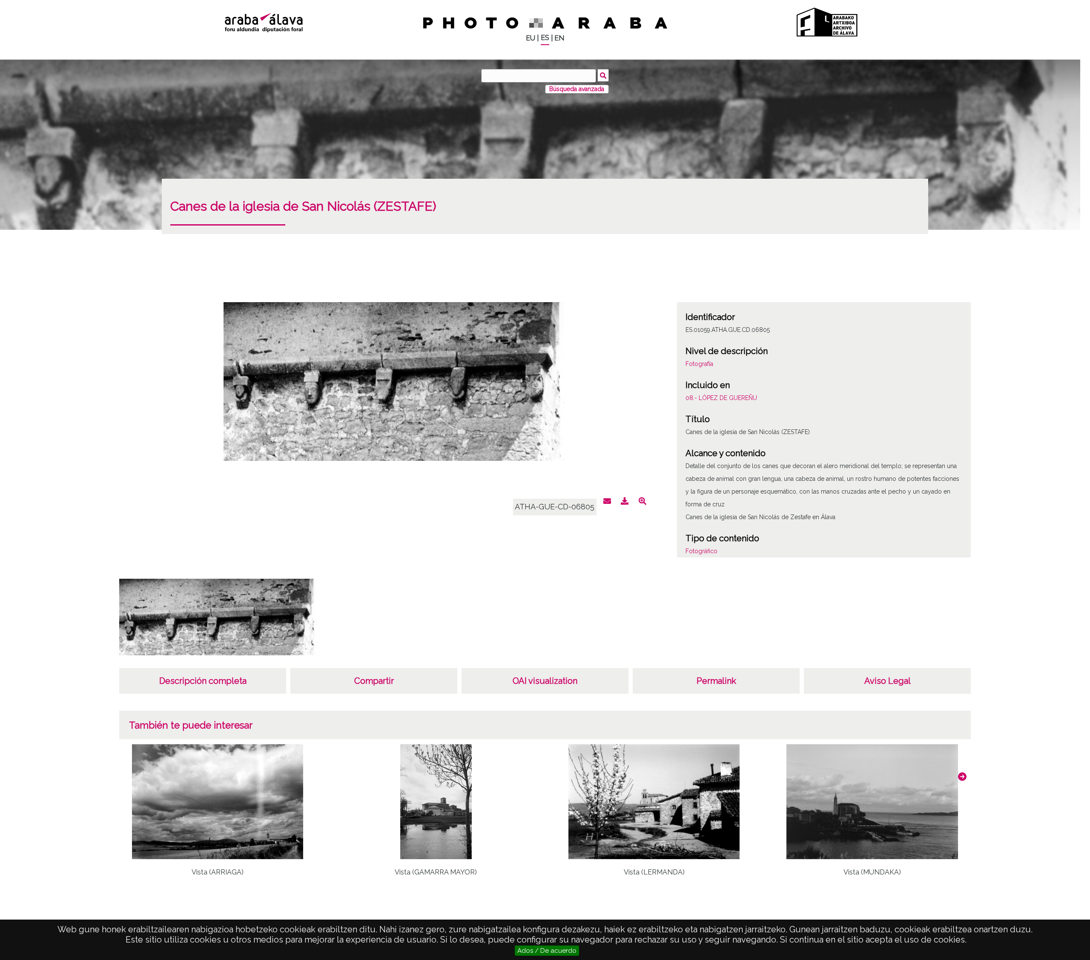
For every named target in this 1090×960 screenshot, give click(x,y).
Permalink (716, 681)
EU (530, 38)
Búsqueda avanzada (576, 89)
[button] (962, 776)
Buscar (603, 75)
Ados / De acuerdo (547, 950)
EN (559, 38)
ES (545, 38)
